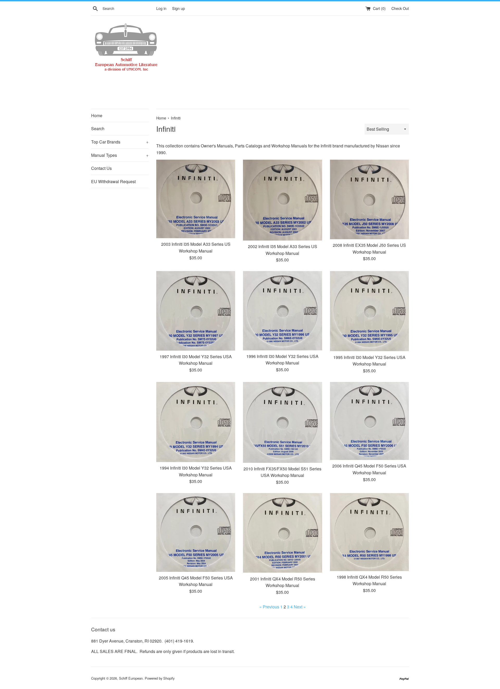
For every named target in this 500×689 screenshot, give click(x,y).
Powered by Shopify (159, 678)
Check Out (400, 8)
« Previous (269, 607)
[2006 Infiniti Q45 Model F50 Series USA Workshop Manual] (369, 421)
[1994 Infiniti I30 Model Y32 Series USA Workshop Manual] (195, 422)
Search (97, 128)
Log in (161, 8)
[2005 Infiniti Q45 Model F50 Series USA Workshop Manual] (195, 532)
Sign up (178, 8)
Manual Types (119, 155)
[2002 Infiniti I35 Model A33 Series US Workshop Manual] (282, 200)
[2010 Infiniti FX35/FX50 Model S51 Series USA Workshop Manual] (282, 422)
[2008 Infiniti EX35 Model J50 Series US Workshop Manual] (369, 199)
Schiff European (131, 678)
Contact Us (101, 168)
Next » (300, 607)
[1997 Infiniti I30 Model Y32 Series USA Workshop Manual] (195, 311)
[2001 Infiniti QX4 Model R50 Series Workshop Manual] (282, 533)
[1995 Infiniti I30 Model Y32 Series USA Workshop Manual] (369, 311)
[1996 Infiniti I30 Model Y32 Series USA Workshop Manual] (282, 310)
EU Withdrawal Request (113, 181)
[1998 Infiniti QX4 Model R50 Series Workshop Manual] (369, 532)
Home (96, 115)
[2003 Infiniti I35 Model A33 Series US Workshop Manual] (195, 199)
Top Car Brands (119, 142)
